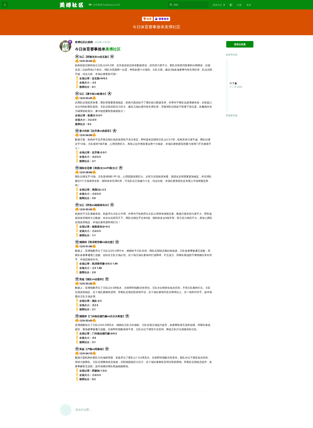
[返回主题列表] (4, 4)
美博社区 (113, 49)
